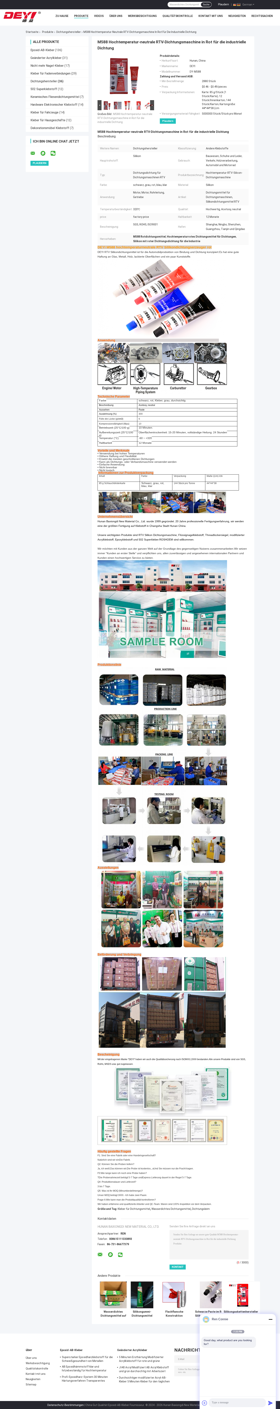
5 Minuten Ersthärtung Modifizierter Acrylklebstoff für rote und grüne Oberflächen (141, 1360)
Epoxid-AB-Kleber (42, 50)
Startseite (32, 31)
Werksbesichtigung (142, 15)
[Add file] (204, 1403)
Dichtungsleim (201, 1208)
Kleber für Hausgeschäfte (47, 120)
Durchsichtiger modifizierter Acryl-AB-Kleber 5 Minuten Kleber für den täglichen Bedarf (144, 1380)
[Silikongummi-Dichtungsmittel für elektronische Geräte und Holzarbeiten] (142, 1294)
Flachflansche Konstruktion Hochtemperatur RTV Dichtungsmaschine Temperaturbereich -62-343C (174, 1313)
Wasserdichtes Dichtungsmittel (171, 1208)
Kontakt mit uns (210, 15)
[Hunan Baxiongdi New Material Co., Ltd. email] (35, 153)
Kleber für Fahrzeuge (44, 112)
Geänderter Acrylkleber (46, 58)
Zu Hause (61, 15)
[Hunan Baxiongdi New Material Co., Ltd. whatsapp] (45, 153)
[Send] (270, 1403)
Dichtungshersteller (68, 31)
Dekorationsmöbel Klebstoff (49, 128)
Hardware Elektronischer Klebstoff (53, 104)
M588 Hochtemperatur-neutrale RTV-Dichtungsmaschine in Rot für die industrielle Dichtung (125, 118)
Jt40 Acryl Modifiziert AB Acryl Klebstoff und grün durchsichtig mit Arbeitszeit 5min (144, 1370)
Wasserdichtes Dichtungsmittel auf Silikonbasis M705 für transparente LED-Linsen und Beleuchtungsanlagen (113, 1313)
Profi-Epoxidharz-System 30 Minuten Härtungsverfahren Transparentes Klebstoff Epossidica (85, 1379)
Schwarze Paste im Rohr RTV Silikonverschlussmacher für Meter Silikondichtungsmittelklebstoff (213, 1313)
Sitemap (31, 1384)
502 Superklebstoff (43, 89)
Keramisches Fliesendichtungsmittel (54, 97)
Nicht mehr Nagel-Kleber (47, 65)
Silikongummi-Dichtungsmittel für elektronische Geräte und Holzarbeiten (142, 1313)
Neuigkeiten (237, 15)
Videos (99, 15)
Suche (206, 4)
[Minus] (270, 1319)
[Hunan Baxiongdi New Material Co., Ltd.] (22, 17)
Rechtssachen (262, 15)
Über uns (115, 15)
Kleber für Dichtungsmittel (134, 1208)
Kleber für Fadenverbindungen (50, 73)
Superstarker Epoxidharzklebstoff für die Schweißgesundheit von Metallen (87, 1359)
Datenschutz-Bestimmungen (65, 1405)
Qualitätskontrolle (177, 15)
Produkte (81, 15)
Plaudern (223, 4)
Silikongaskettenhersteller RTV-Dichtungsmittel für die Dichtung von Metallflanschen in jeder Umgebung (241, 1313)
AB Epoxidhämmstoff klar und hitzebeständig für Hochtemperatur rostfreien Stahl (84, 1369)
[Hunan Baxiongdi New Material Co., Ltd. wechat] (55, 153)
